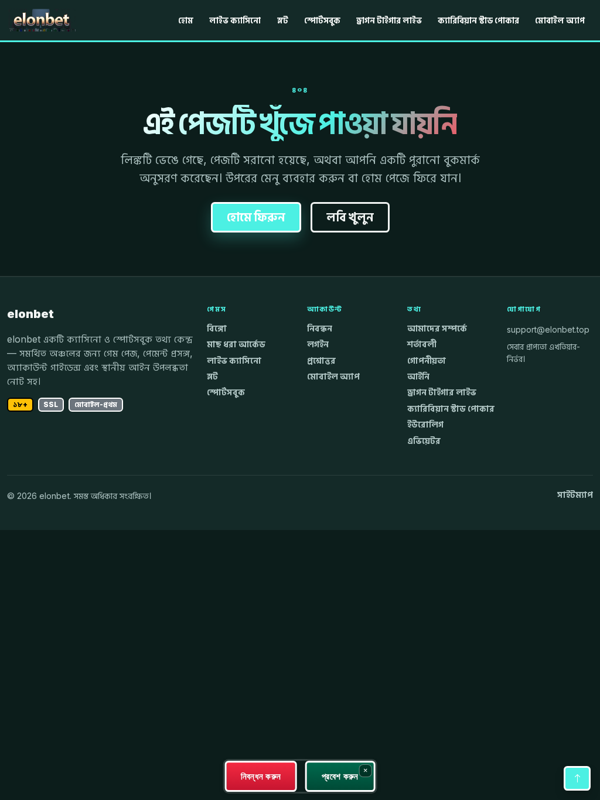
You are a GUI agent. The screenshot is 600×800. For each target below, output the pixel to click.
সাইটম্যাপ (575, 495)
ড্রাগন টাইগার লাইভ (389, 20)
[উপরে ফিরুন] (577, 778)
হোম (185, 20)
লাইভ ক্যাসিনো (235, 20)
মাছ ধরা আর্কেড (236, 344)
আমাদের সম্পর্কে (437, 328)
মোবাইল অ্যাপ (560, 20)
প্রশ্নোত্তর (321, 360)
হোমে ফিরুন (256, 217)
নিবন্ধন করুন (261, 776)
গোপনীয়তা (426, 360)
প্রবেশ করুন (340, 776)
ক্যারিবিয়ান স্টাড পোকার (478, 20)
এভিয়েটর (424, 441)
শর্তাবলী (422, 344)
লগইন (318, 344)
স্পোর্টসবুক (322, 20)
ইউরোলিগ (425, 424)
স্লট (282, 20)
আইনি (418, 376)
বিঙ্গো (217, 328)
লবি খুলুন (350, 217)
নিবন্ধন (319, 328)
